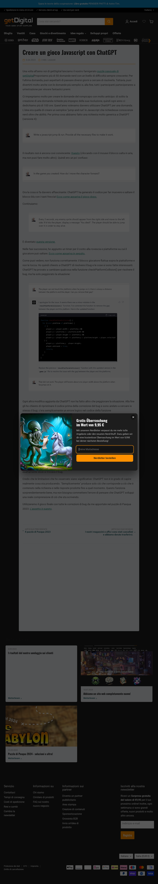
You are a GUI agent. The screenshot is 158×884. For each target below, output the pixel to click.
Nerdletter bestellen (105, 458)
